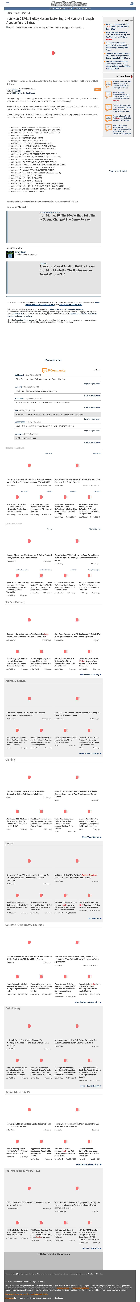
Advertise (99, 1274)
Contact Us (9, 1298)
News (52, 9)
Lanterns (73, 570)
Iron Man (18, 91)
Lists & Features (74, 9)
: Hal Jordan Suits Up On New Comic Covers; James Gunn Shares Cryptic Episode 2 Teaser (118, 55)
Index (14, 1274)
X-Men (49, 529)
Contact (91, 1274)
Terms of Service (56, 309)
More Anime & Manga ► (90, 753)
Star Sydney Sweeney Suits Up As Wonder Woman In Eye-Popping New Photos (117, 46)
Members (86, 9)
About (28, 1274)
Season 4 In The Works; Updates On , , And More (118, 65)
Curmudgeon (13, 89)
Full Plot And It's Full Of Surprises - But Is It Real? (118, 26)
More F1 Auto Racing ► (91, 1086)
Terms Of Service (38, 1274)
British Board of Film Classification (23, 93)
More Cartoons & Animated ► (88, 1002)
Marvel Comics (94, 529)
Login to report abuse (92, 384)
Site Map (20, 1274)
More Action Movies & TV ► (89, 1165)
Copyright (74, 1274)
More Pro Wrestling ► (92, 1248)
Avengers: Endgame (94, 570)
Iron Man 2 (24, 491)
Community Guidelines (75, 309)
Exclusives (60, 9)
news (17, 13)
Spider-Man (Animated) (46, 570)
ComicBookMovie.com (23, 320)
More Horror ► (95, 918)
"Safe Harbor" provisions (70, 305)
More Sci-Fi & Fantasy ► (91, 675)
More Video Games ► (92, 837)
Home (9, 13)
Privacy (66, 1274)
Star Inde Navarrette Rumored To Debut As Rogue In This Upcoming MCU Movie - (118, 36)
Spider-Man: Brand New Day (22, 570)
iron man (26, 13)
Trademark (84, 1274)
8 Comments (56, 370)
